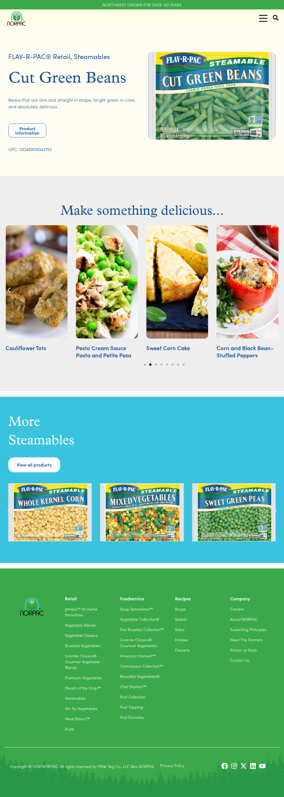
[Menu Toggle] (263, 18)
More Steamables (41, 432)
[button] (9, 290)
